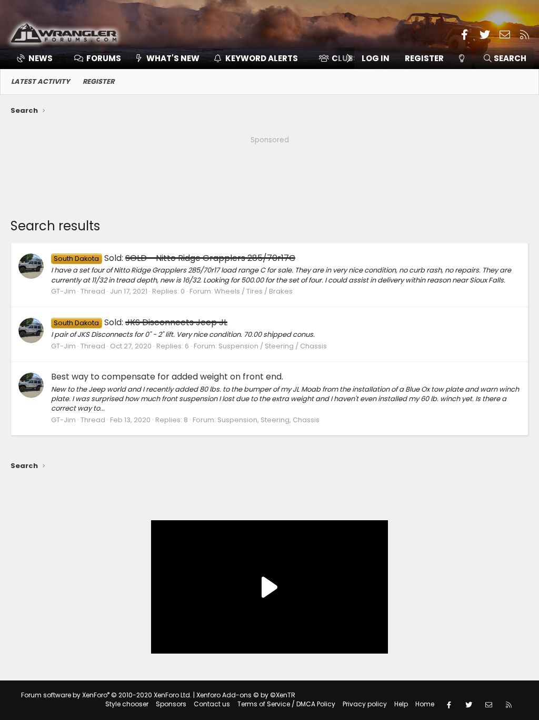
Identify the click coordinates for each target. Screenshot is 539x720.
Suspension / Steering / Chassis (272, 346)
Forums (103, 58)
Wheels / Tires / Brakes (253, 291)
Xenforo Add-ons (245, 694)
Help (401, 703)
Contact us (212, 703)
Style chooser (126, 703)
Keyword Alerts (261, 58)
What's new (172, 58)
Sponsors (171, 703)
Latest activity (40, 81)
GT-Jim (63, 291)
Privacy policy (365, 703)
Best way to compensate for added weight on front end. (167, 377)
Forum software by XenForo (106, 694)
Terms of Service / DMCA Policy (286, 703)
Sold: (174, 258)
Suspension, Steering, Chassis (268, 420)
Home (424, 703)
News (40, 58)
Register (98, 81)
